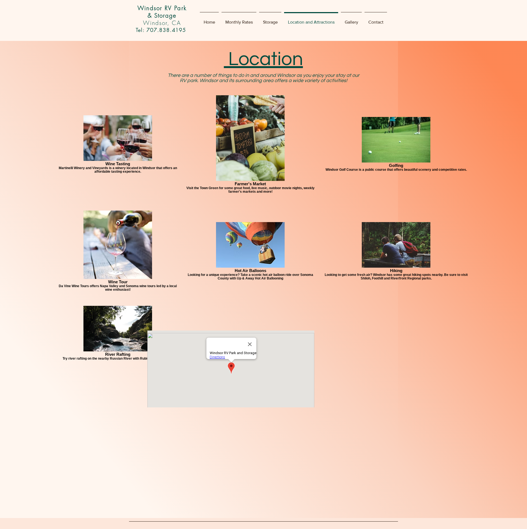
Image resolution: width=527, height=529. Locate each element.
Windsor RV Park (162, 8)
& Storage (162, 15)
